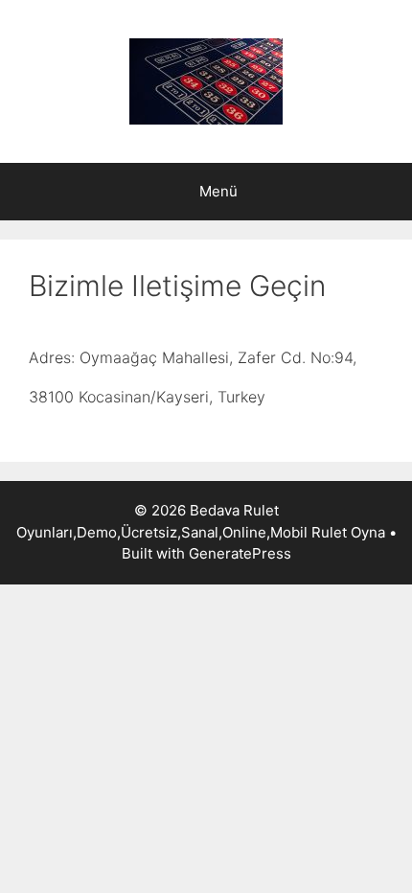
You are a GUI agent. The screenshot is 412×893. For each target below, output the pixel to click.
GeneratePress (240, 553)
